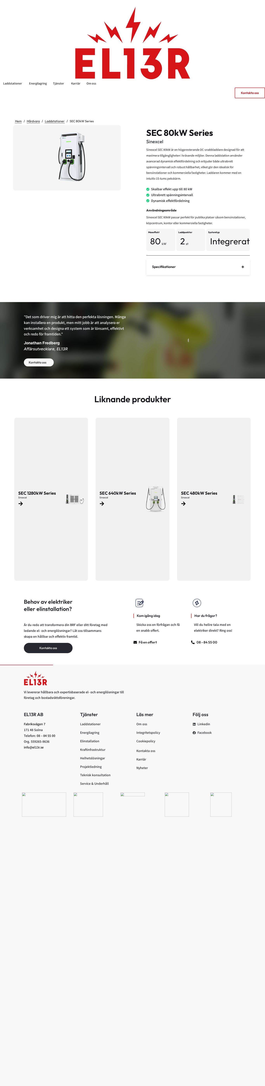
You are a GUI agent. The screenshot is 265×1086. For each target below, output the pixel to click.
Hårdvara (33, 121)
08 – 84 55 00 (46, 736)
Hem (18, 121)
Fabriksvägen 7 (34, 724)
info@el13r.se (34, 747)
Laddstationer (55, 121)
